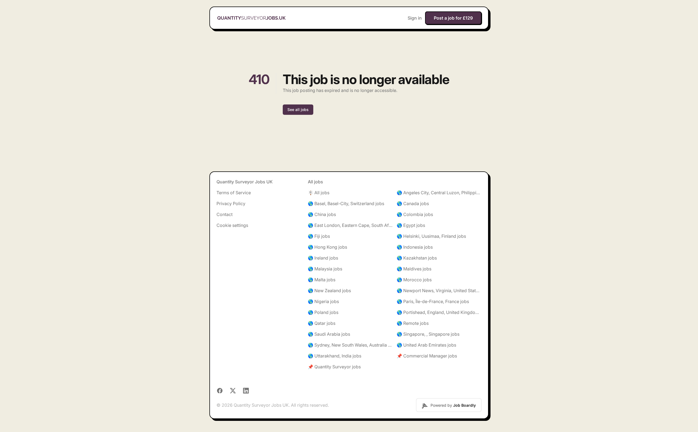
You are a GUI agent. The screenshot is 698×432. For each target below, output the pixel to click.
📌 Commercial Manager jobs (427, 356)
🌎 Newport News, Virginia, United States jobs (439, 290)
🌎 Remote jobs (413, 323)
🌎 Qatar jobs (321, 323)
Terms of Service (233, 192)
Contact (224, 214)
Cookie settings (232, 225)
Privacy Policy (230, 203)
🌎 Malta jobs (321, 279)
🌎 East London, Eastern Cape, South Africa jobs (350, 225)
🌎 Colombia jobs (415, 214)
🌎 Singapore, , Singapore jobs (428, 334)
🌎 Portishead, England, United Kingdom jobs (439, 312)
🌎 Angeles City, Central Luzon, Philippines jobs (439, 192)
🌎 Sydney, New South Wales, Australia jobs (350, 345)
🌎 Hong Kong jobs (327, 247)
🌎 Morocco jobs (414, 279)
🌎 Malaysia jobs (325, 268)
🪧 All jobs (318, 192)
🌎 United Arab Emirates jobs (426, 345)
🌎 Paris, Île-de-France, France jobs (433, 301)
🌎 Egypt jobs (411, 225)
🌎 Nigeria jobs (323, 301)
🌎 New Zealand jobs (329, 290)
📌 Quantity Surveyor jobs (334, 366)
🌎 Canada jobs (413, 203)
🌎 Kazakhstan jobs (417, 258)
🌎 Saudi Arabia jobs (329, 334)
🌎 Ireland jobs (323, 258)
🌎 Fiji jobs (319, 236)
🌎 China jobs (322, 214)
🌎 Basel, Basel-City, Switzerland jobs (346, 203)
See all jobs (298, 109)
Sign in (415, 18)
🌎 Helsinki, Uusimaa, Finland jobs (431, 236)
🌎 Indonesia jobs (415, 247)
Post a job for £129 (453, 18)
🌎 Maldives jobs (414, 268)
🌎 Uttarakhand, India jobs (334, 356)
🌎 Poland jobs (323, 312)
